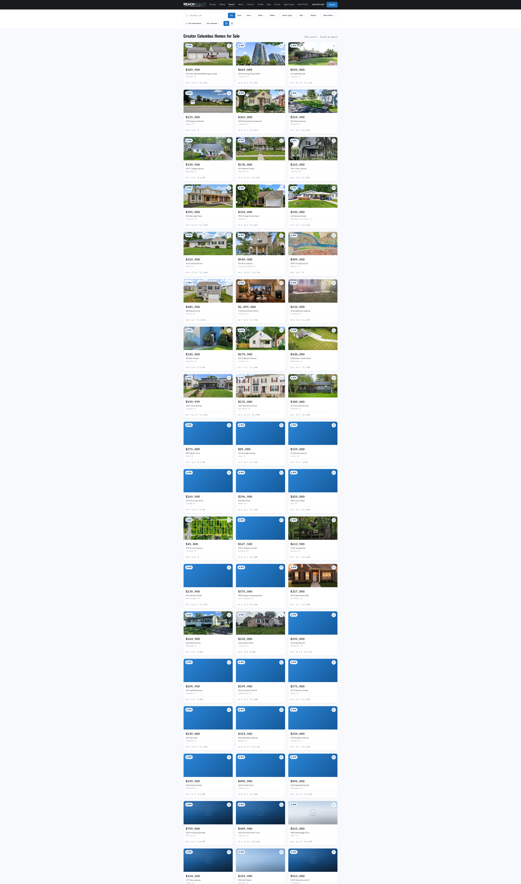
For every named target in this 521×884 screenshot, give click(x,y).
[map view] (232, 23)
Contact (332, 5)
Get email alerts (194, 23)
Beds (260, 15)
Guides (260, 4)
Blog (269, 4)
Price (249, 15)
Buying (213, 4)
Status (313, 15)
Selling (222, 4)
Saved (277, 4)
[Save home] (229, 46)
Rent (239, 15)
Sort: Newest (212, 23)
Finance (250, 4)
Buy (231, 15)
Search (231, 4)
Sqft (301, 15)
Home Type (287, 15)
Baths (272, 15)
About (241, 4)
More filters (328, 15)
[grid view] (226, 23)
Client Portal (303, 4)
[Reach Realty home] (194, 5)
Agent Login (289, 4)
